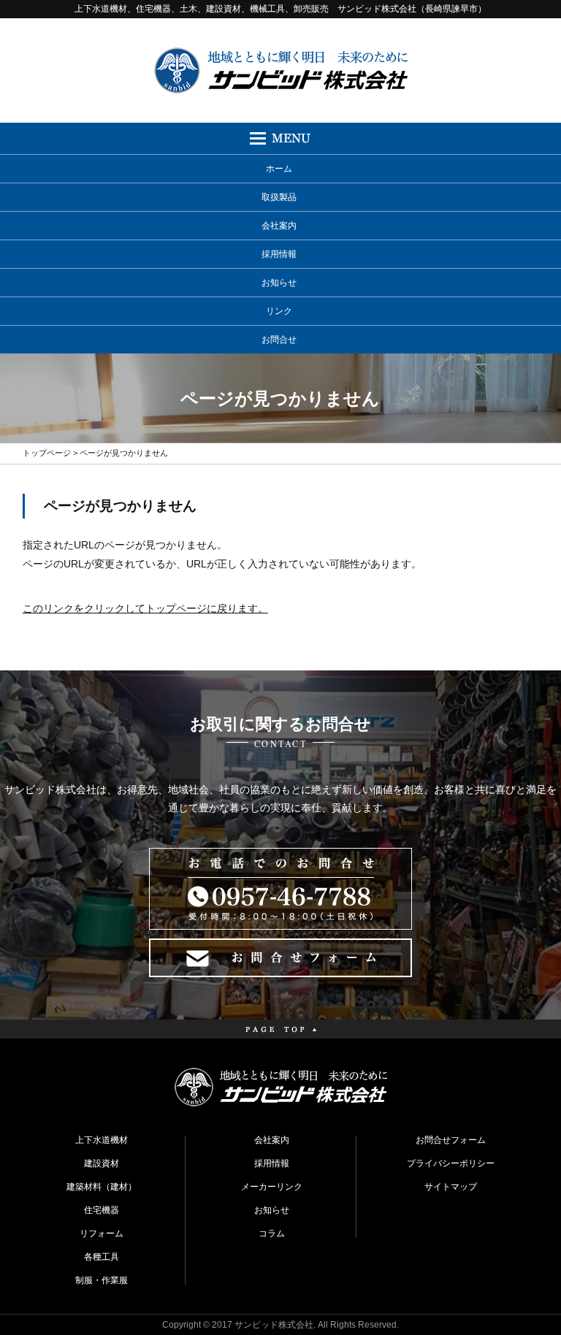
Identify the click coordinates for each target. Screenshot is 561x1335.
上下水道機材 (101, 1140)
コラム (272, 1233)
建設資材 (101, 1163)
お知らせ (279, 283)
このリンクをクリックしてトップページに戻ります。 (145, 608)
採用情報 (279, 254)
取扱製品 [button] (279, 197)
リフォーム (101, 1233)
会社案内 (279, 226)
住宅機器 (101, 1210)
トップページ (47, 452)
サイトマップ (450, 1187)
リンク (279, 311)
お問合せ (279, 339)
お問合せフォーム (451, 1140)
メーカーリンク (271, 1187)
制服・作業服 (101, 1280)
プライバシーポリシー (451, 1163)
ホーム (279, 169)
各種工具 (101, 1257)
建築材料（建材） (101, 1187)
